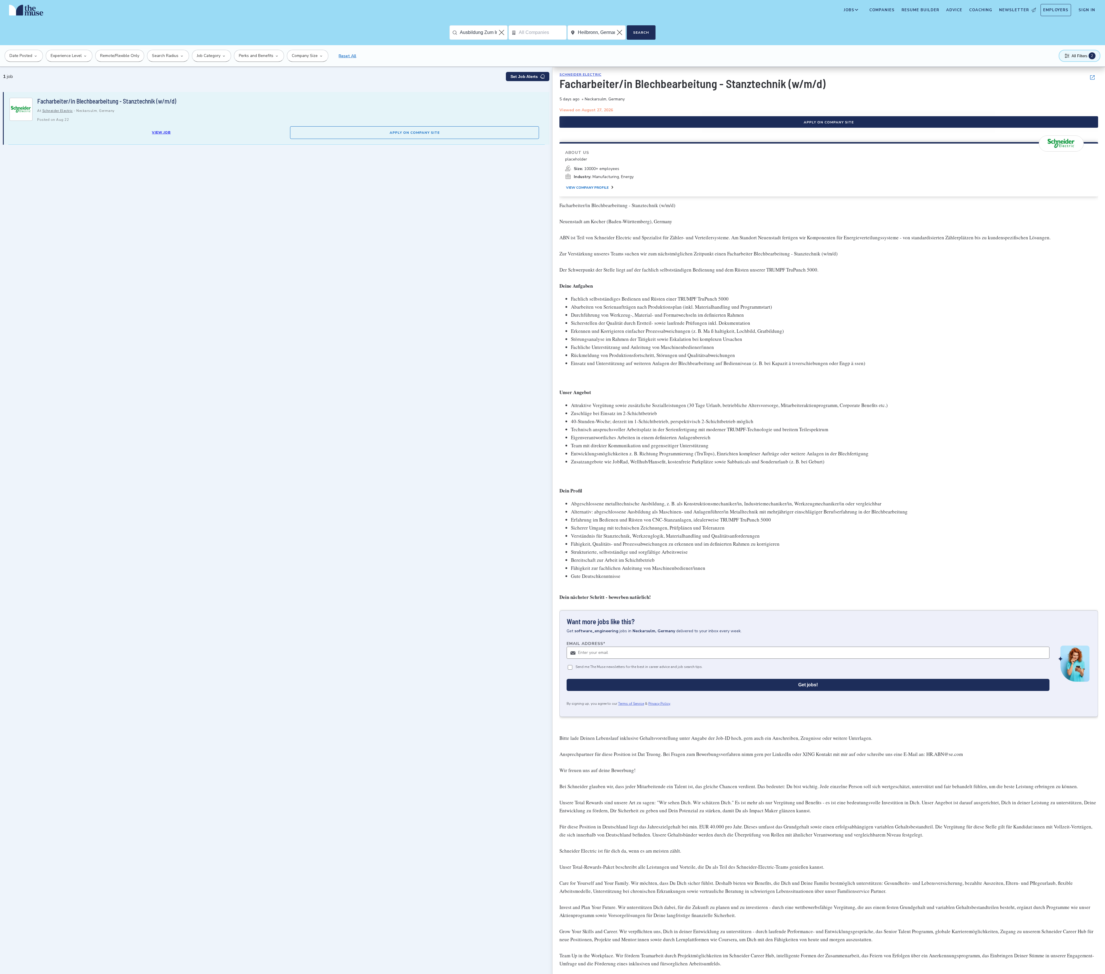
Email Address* (586, 643)
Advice (954, 10)
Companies (882, 10)
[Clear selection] (502, 32)
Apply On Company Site (415, 132)
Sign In (1087, 10)
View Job (161, 132)
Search (641, 32)
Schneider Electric (57, 110)
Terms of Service (631, 703)
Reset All (347, 56)
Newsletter (1014, 10)
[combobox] (483, 32)
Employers (1055, 10)
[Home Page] (26, 11)
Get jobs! (808, 684)
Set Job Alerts (524, 76)
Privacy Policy (659, 703)
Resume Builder (920, 10)
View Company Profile (587, 187)
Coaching (980, 10)
